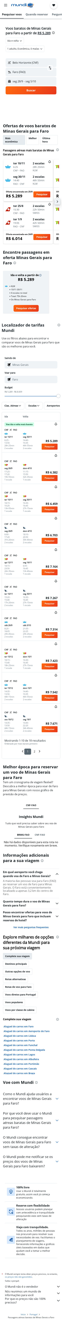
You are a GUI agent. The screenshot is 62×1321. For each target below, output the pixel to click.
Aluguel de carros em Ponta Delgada (24, 1049)
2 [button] (34, 751)
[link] (26, 308)
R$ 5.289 (44, 33)
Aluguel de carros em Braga (19, 1073)
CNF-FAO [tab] (31, 805)
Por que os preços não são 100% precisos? (25, 1300)
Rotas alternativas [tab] (15, 979)
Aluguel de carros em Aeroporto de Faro (27, 1031)
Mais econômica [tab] (11, 140)
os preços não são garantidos (18, 1276)
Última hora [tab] (46, 140)
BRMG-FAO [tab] (23, 834)
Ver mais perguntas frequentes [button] (31, 927)
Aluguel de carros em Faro (19, 1026)
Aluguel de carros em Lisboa (20, 1035)
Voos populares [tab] (14, 1002)
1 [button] (27, 751)
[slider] (58, 396)
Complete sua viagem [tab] (17, 956)
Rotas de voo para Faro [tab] (18, 986)
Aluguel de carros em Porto (19, 1040)
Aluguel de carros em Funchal (20, 1045)
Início (23, 1314)
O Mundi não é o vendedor (21, 1286)
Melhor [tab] (33, 138)
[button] (5, 5)
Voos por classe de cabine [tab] (19, 1010)
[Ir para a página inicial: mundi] (22, 5)
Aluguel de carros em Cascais (20, 1068)
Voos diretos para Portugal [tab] (20, 994)
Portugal (33, 1314)
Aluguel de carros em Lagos (19, 1054)
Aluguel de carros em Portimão (21, 1063)
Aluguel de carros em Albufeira (21, 1059)
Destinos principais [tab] (16, 963)
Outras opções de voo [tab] (17, 971)
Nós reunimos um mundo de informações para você (23, 1293)
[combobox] (34, 364)
